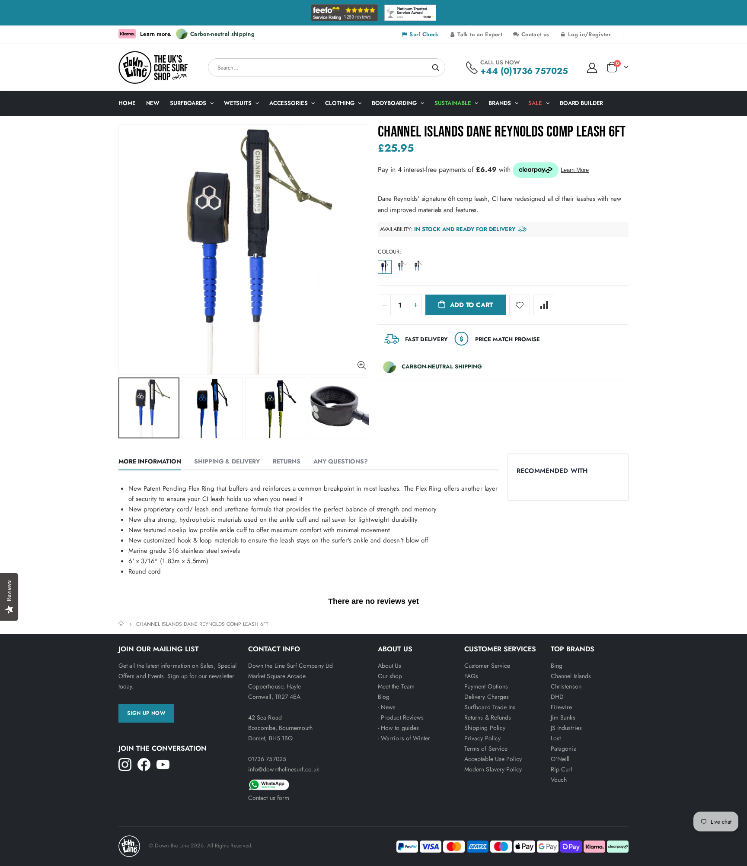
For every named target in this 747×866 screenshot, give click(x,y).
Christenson (566, 686)
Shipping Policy (484, 727)
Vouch (559, 779)
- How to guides (398, 727)
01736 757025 (267, 759)
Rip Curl (561, 769)
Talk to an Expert (479, 34)
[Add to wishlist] (519, 305)
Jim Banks (563, 717)
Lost (556, 738)
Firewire (561, 707)
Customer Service (487, 665)
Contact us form (268, 797)
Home (121, 624)
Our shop (390, 676)
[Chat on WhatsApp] (308, 783)
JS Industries (566, 727)
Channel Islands (571, 676)
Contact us (534, 34)
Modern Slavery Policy (493, 769)
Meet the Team (396, 686)
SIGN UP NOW (146, 713)
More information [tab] (149, 461)
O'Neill (560, 759)
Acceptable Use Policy (493, 759)
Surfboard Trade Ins (489, 707)
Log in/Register (588, 34)
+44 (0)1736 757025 (524, 71)
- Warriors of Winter (404, 738)
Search (436, 67)
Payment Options (486, 686)
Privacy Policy (482, 738)
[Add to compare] (543, 305)
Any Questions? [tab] (340, 461)
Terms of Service (486, 748)
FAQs (471, 676)
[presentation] (127, 408)
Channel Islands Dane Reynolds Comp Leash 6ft (502, 132)
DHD (557, 696)
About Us (390, 665)
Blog (383, 696)
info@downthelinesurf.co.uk (283, 769)
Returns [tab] (286, 461)
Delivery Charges (486, 696)
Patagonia (564, 748)
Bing (556, 665)
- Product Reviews (401, 717)
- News (387, 707)
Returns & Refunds (487, 717)
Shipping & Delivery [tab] (227, 461)
